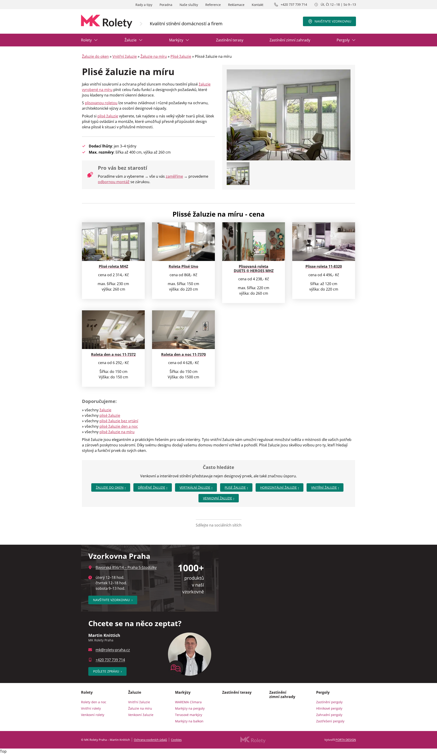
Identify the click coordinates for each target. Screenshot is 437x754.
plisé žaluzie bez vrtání (118, 420)
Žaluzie (130, 40)
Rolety (86, 40)
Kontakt (257, 5)
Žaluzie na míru (153, 56)
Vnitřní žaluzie (124, 56)
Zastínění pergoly (329, 702)
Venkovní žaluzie (217, 498)
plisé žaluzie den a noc (118, 426)
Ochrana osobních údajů (150, 740)
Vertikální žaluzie (195, 487)
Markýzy (176, 40)
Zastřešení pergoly (330, 721)
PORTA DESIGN (345, 740)
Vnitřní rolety (91, 708)
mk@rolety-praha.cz (113, 649)
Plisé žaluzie (180, 56)
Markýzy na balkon (189, 721)
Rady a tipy (143, 5)
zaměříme (174, 176)
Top (3, 751)
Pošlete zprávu (107, 671)
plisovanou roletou (101, 102)
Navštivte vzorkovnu (333, 21)
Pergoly (343, 40)
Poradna (166, 5)
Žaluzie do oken (95, 56)
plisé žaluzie (107, 116)
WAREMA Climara (188, 702)
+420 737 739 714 (294, 4)
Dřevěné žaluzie (151, 487)
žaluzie (105, 409)
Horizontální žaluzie (278, 487)
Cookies (176, 740)
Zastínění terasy (229, 40)
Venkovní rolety (92, 715)
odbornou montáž (114, 181)
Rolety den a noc (93, 702)
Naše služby (189, 5)
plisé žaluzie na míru (117, 431)
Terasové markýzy (188, 715)
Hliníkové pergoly (329, 708)
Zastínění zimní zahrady (289, 40)
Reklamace (236, 5)
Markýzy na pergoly (190, 708)
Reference (213, 5)
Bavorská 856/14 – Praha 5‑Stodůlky (126, 567)
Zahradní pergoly (329, 715)
